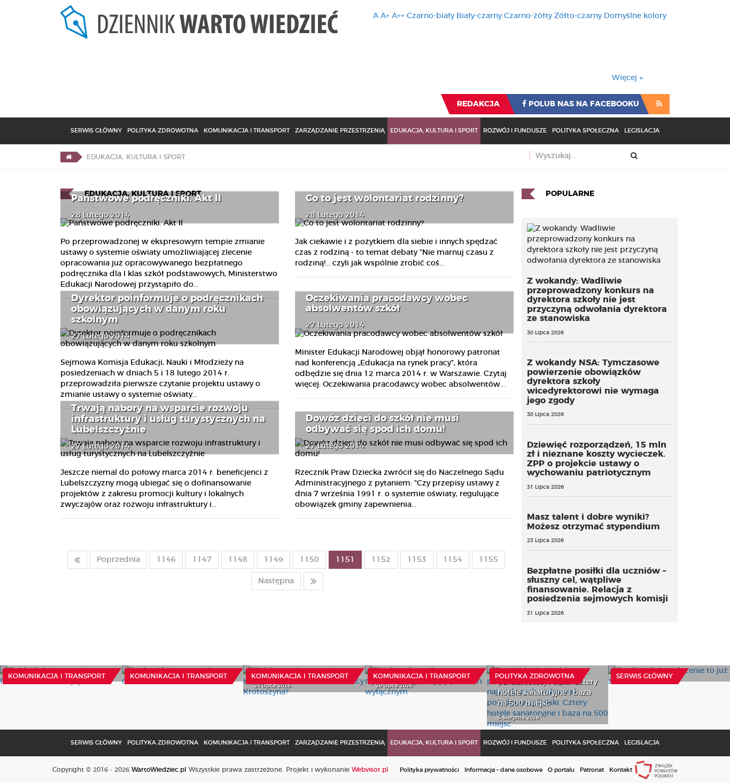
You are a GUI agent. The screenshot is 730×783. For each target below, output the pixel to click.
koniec (313, 581)
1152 (381, 559)
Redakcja (478, 104)
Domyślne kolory (635, 16)
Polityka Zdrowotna (162, 131)
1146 (166, 559)
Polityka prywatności (429, 770)
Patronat (592, 770)
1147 (202, 559)
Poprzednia (118, 559)
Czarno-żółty (528, 16)
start (77, 560)
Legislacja (641, 131)
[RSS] (659, 104)
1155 (488, 559)
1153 (416, 559)
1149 (273, 559)
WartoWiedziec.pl (159, 769)
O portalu (561, 770)
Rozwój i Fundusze (515, 131)
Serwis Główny (96, 131)
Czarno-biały (430, 16)
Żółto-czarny (578, 16)
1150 (309, 559)
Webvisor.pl (370, 769)
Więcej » (627, 78)
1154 (452, 559)
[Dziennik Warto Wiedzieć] (199, 21)
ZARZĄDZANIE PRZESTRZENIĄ (340, 131)
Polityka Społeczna (585, 131)
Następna (276, 581)
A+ (385, 16)
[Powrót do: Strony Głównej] (68, 157)
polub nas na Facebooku (582, 104)
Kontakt (620, 770)
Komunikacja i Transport (247, 131)
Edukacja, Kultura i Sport (434, 131)
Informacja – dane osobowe (503, 770)
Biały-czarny (479, 16)
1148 (237, 559)
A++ (398, 16)
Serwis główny (644, 676)
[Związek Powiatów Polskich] (656, 769)
